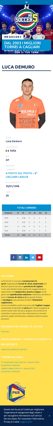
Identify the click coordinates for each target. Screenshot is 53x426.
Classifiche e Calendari (10, 365)
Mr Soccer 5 (12, 36)
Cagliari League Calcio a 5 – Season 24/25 (18, 368)
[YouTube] (39, 257)
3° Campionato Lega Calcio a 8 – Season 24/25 (20, 362)
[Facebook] (13, 257)
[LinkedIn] (26, 257)
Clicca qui (5, 331)
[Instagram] (20, 257)
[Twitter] (33, 257)
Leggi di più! (26, 422)
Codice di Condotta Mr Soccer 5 (14, 349)
